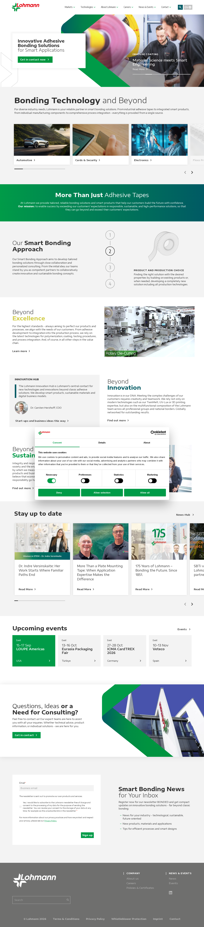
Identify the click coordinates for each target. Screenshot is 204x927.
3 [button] (148, 74)
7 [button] (174, 74)
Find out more (118, 420)
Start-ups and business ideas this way (42, 421)
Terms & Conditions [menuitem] (66, 918)
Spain (170, 661)
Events (185, 629)
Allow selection (102, 492)
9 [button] (187, 74)
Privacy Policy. (50, 821)
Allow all (145, 492)
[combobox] (41, 900)
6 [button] (168, 74)
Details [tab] (102, 442)
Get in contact (26, 735)
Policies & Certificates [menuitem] (140, 887)
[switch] (85, 480)
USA (33, 661)
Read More (141, 69)
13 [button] (59, 600)
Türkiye (79, 661)
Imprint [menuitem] (158, 918)
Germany (124, 661)
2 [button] (142, 74)
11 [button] (52, 600)
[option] (41, 144)
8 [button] (181, 74)
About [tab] (147, 442)
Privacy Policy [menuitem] (95, 918)
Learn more (21, 351)
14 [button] (63, 600)
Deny (59, 492)
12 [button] (56, 600)
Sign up (87, 835)
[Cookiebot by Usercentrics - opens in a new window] (153, 433)
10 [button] (49, 600)
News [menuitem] (172, 878)
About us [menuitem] (132, 878)
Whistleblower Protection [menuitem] (128, 918)
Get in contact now (35, 59)
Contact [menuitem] (175, 918)
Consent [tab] (57, 442)
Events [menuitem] (173, 883)
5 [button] (161, 74)
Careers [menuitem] (131, 883)
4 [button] (155, 74)
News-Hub (185, 515)
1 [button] (136, 74)
